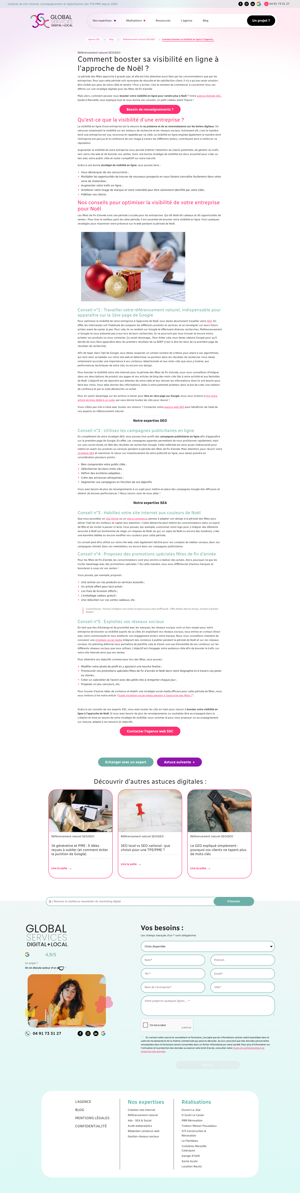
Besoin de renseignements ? (150, 109)
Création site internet (141, 1110)
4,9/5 (50, 954)
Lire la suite (59, 868)
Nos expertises (102, 20)
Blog (205, 20)
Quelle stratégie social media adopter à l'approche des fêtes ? (155, 695)
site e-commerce (137, 518)
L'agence (186, 20)
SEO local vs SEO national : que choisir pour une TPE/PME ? (145, 848)
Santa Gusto (190, 1161)
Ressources (163, 20)
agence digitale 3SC (209, 95)
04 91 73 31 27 (47, 1033)
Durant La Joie (191, 1110)
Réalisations (134, 20)
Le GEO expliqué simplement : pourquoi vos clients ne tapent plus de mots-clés (218, 850)
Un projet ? (261, 21)
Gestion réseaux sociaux (143, 1136)
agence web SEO (174, 407)
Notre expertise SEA (150, 503)
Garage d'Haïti (191, 1155)
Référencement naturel (143, 1115)
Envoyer (208, 1065)
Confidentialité (91, 1126)
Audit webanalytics (140, 1125)
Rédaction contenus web (143, 1131)
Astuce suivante (177, 762)
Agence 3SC (94, 39)
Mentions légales (92, 1118)
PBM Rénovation (192, 1120)
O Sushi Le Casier (193, 1115)
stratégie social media (108, 640)
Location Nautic (192, 1166)
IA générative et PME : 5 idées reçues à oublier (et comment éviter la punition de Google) (79, 850)
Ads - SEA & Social (139, 1120)
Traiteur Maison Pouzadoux (199, 1125)
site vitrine (112, 518)
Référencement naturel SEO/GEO (139, 39)
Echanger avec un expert (125, 762)
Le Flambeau (190, 1140)
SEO (209, 321)
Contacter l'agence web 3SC (150, 731)
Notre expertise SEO (150, 420)
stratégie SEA (86, 453)
